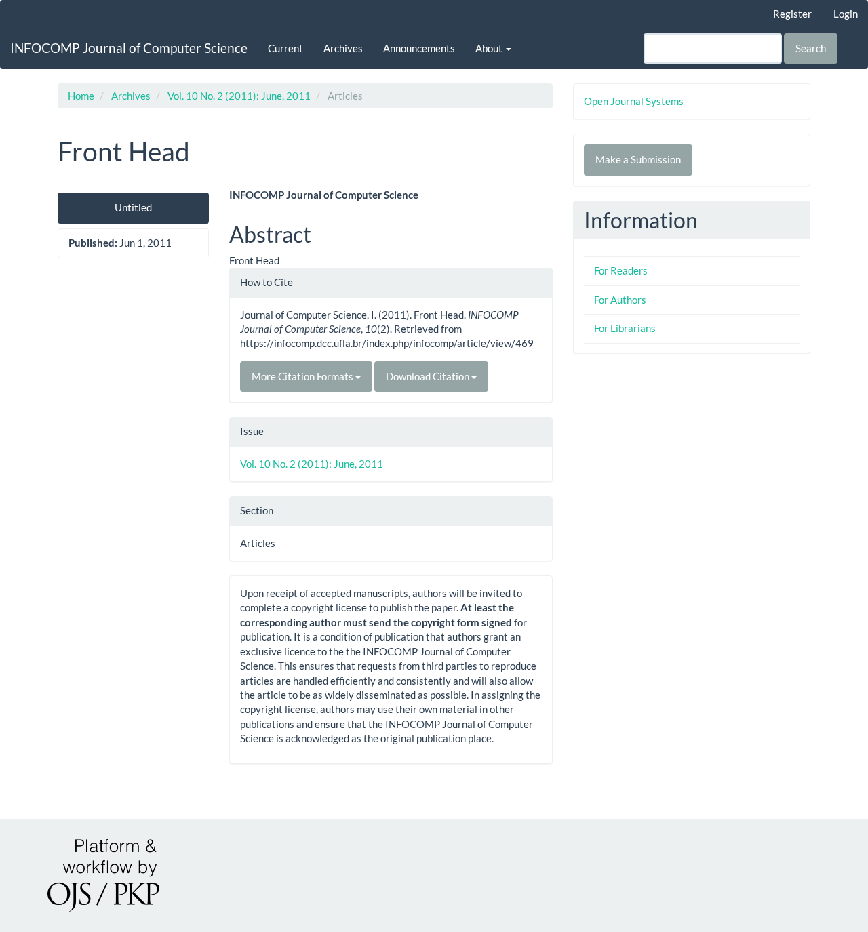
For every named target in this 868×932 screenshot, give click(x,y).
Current (285, 48)
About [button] (490, 48)
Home (81, 95)
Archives (343, 48)
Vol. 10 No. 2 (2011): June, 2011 (239, 95)
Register (792, 13)
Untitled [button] (133, 207)
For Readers (621, 270)
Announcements (419, 48)
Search (810, 48)
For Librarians (625, 328)
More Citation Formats (303, 376)
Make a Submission (638, 159)
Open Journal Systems (634, 101)
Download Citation (428, 376)
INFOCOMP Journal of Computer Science (129, 48)
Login (845, 13)
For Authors (620, 299)
